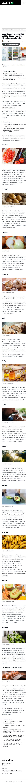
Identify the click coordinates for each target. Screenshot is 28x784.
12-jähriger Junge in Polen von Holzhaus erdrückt (14, 726)
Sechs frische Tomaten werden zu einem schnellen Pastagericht (14, 78)
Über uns (4, 768)
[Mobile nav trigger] (24, 2)
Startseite (5, 29)
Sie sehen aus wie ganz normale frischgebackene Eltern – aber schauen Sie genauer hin (13, 731)
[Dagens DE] (11, 3)
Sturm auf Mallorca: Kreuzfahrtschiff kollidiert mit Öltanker (13, 722)
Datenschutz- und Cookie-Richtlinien (12, 771)
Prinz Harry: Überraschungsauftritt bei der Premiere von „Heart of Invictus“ (14, 740)
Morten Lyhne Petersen (9, 41)
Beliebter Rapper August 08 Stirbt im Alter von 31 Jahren (14, 125)
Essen (12, 29)
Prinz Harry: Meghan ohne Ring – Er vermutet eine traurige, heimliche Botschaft (12, 745)
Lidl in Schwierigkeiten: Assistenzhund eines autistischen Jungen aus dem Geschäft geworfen (13, 130)
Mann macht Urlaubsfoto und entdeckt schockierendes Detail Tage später (13, 736)
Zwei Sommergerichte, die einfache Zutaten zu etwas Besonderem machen (14, 74)
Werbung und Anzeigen (8, 773)
